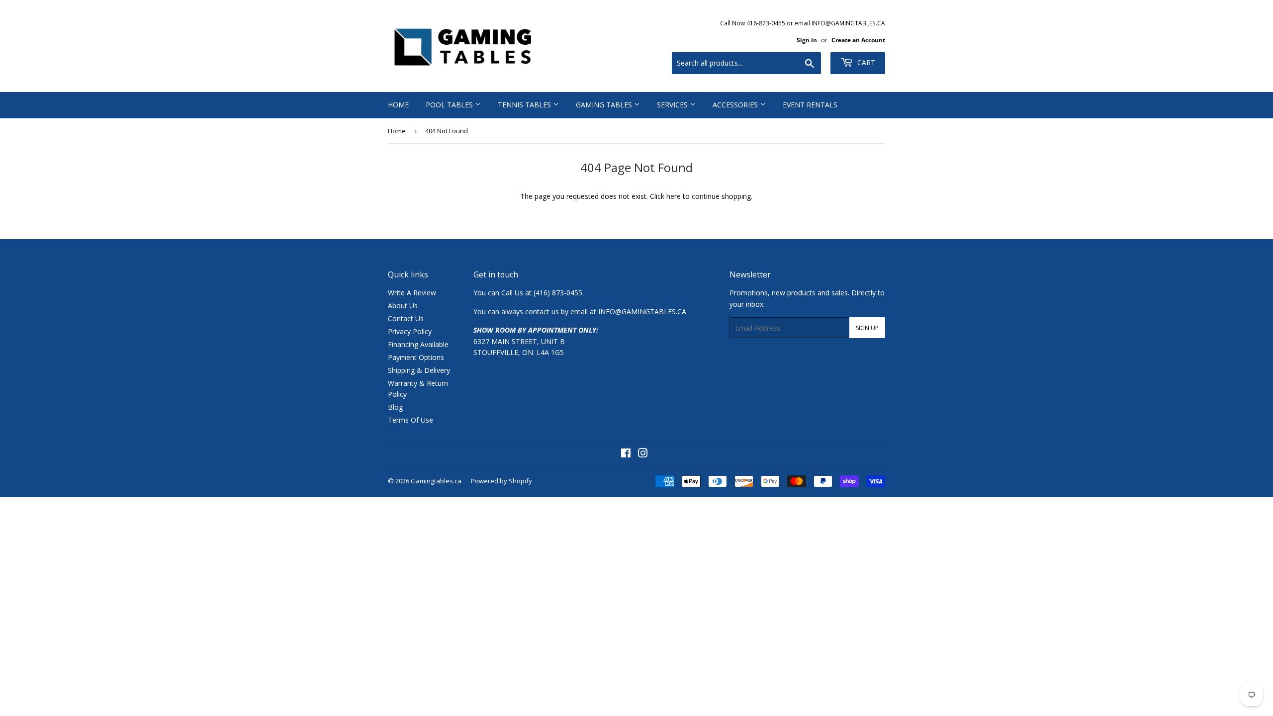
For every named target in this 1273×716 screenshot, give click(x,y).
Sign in (807, 40)
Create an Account (858, 40)
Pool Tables (450, 104)
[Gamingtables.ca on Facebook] (626, 454)
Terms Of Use (410, 420)
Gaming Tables (605, 104)
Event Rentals (810, 104)
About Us (403, 305)
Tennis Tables (525, 104)
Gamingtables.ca (436, 480)
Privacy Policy (410, 331)
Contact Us (406, 318)
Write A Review (412, 292)
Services (673, 104)
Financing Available (418, 344)
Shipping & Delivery (419, 370)
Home (398, 104)
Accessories (736, 104)
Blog (395, 407)
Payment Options (416, 357)
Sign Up (867, 328)
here (673, 196)
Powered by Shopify (501, 480)
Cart (865, 62)
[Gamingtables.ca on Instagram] (643, 454)
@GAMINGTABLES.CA (650, 311)
